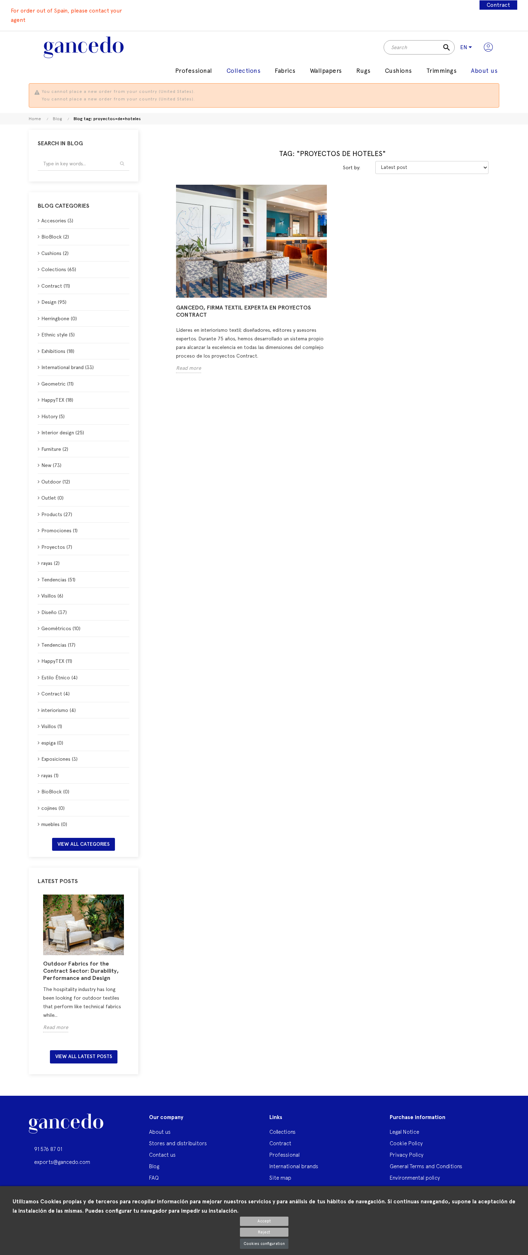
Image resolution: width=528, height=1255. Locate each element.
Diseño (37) (54, 612)
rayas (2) (50, 563)
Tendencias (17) (58, 645)
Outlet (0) (52, 498)
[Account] (488, 47)
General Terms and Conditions (426, 1166)
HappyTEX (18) (57, 400)
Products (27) (56, 514)
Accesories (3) (57, 220)
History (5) (53, 416)
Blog (154, 1166)
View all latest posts (83, 1056)
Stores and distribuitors (178, 1143)
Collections (282, 1132)
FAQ (154, 1178)
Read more (55, 1027)
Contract (498, 5)
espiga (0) (52, 743)
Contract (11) (55, 286)
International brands (293, 1166)
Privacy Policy (406, 1155)
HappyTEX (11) (56, 661)
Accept (264, 1221)
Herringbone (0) (59, 318)
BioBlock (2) (55, 237)
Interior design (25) (62, 432)
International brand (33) (67, 367)
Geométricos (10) (60, 628)
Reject (264, 1232)
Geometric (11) (57, 384)
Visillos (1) (51, 726)
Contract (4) (55, 694)
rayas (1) (50, 775)
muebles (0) (54, 824)
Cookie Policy (406, 1143)
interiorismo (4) (58, 710)
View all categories (83, 844)
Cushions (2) (55, 253)
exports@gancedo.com (62, 1162)
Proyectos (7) (56, 547)
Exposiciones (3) (59, 759)
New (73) (51, 465)
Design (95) (53, 302)
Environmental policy (415, 1178)
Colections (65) (58, 269)
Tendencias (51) (58, 579)
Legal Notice (404, 1132)
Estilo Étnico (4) (59, 677)
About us (160, 1132)
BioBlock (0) (55, 791)
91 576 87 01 (48, 1149)
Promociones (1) (59, 530)
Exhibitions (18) (57, 351)
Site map (280, 1178)
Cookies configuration (264, 1243)
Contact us (162, 1155)
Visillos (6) (52, 596)
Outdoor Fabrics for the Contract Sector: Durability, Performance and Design (81, 970)
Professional (284, 1155)
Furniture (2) (54, 449)
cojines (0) (53, 808)
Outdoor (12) (55, 482)
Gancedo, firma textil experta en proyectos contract (243, 311)
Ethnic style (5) (58, 335)
